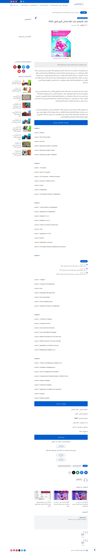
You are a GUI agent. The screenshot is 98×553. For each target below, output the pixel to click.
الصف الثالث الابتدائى (82, 18)
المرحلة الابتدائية (54, 5)
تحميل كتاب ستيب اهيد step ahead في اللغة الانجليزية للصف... (65, 12)
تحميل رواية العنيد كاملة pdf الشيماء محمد (17, 98)
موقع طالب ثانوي (63, 5)
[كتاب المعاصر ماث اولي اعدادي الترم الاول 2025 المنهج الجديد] (26, 105)
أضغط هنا (61, 446)
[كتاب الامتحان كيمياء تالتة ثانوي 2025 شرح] (26, 83)
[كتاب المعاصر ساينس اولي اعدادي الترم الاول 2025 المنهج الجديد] (26, 144)
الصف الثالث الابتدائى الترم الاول (64, 465)
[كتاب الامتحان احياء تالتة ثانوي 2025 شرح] (26, 121)
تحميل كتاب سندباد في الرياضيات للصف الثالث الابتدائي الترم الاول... (80, 504)
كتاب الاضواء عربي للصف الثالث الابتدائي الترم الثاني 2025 (73, 266)
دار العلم (73, 550)
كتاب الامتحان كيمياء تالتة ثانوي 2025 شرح (16, 82)
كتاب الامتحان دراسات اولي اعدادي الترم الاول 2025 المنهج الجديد (16, 153)
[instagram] (14, 1)
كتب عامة (15, 5)
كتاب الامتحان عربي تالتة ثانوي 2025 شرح (16, 90)
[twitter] (19, 1)
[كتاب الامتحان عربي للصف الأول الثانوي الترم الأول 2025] (26, 128)
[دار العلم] (79, 4)
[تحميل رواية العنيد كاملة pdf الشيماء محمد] (26, 97)
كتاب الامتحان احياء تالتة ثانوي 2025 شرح (16, 121)
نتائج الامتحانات (24, 5)
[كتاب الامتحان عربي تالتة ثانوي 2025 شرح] (26, 90)
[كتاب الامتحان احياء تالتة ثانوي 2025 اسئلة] (26, 136)
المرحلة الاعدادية (44, 5)
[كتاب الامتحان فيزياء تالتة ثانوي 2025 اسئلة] (26, 113)
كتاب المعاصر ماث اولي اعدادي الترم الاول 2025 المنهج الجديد (17, 106)
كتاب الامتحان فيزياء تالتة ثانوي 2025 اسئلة (16, 114)
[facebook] (23, 1)
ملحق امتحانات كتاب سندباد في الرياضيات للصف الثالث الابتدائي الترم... (61, 504)
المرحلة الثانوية (33, 5)
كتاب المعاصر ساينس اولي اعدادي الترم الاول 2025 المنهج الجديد (16, 145)
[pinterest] (16, 1)
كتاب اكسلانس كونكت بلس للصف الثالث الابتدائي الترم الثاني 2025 (71, 274)
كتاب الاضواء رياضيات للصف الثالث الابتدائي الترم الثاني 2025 (72, 270)
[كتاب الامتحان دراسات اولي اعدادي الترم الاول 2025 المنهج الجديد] (26, 152)
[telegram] (21, 1)
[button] (81, 472)
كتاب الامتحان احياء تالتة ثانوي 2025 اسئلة (17, 137)
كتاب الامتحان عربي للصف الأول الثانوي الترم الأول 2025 (17, 129)
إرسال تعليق (82, 517)
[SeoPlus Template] (87, 550)
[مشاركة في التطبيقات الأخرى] (69, 472)
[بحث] (11, 5)
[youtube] (11, 1)
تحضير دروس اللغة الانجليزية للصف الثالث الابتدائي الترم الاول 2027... (43, 504)
